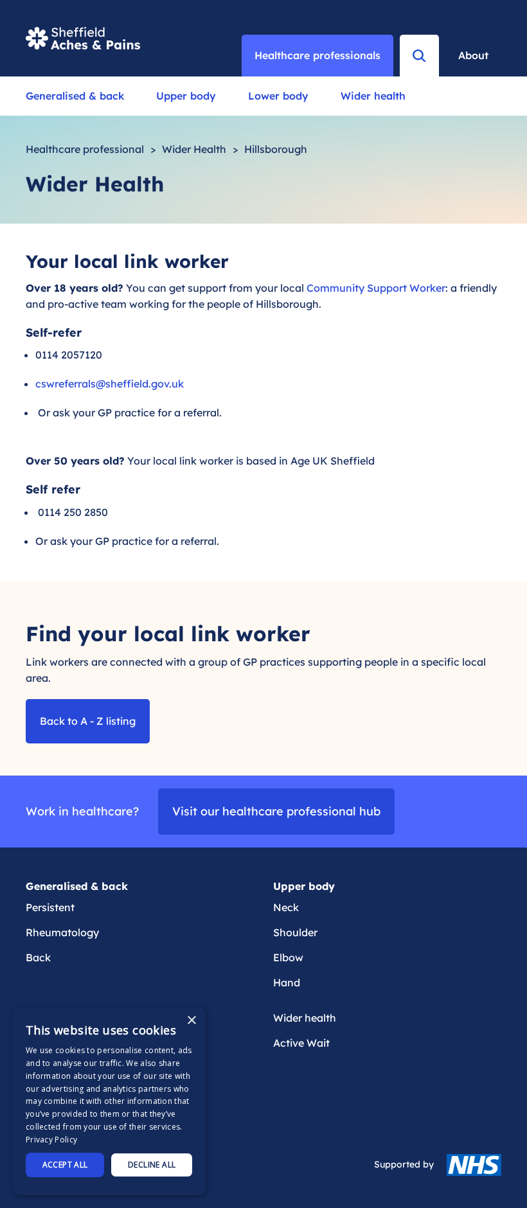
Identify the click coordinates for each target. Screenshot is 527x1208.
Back (38, 957)
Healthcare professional (85, 149)
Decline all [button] (151, 1164)
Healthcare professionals (317, 55)
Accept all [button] (65, 1164)
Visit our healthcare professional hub (276, 811)
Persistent (50, 907)
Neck (286, 907)
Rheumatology (62, 932)
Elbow (288, 957)
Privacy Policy (51, 1139)
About (473, 55)
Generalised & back (75, 95)
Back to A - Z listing (88, 721)
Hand (286, 982)
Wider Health (194, 149)
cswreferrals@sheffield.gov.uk (109, 383)
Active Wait (301, 1042)
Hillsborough (275, 149)
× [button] (191, 1021)
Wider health (373, 95)
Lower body (278, 95)
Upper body (186, 95)
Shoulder (295, 932)
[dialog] (109, 1101)
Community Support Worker (376, 287)
